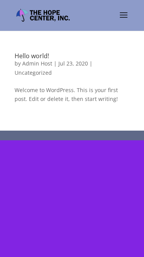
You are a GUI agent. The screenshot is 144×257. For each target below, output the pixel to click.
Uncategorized (33, 72)
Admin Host (37, 63)
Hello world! (32, 56)
